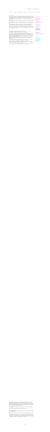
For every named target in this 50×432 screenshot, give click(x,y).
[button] (25, 425)
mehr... (9, 401)
